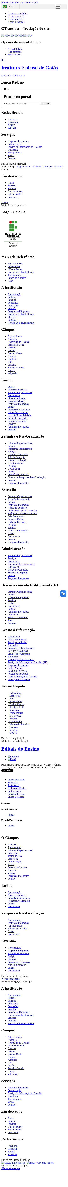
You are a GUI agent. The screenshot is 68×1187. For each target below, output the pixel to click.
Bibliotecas (15, 695)
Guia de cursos (15, 191)
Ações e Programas (17, 639)
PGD (10, 280)
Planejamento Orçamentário (21, 564)
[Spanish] (25, 35)
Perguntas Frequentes (18, 426)
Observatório (15, 721)
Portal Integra (16, 713)
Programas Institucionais (20, 448)
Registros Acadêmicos (19, 900)
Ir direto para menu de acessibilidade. (19, 2)
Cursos (11, 386)
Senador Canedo (16, 367)
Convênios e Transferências (21, 648)
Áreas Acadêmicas (17, 895)
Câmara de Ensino (17, 398)
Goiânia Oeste (15, 353)
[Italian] (21, 35)
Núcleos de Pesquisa (18, 928)
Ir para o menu (16, 16)
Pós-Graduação (15, 463)
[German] (17, 35)
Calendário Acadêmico (19, 409)
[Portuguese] (3, 35)
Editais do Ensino (20, 749)
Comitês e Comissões (18, 474)
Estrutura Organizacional (20, 392)
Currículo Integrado (17, 418)
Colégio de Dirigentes (18, 311)
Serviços (12, 424)
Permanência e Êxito (18, 412)
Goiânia (37, 166)
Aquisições (13, 567)
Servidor (12, 188)
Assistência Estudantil (18, 499)
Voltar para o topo (10, 978)
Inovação (14, 710)
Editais (11, 406)
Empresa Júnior (15, 519)
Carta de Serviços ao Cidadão (22, 676)
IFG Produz (15, 715)
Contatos (12, 320)
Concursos (13, 197)
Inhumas (12, 356)
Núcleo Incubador (17, 964)
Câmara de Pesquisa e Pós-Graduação (26, 477)
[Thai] (30, 35)
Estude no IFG (15, 194)
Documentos (14, 395)
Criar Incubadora (16, 516)
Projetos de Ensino (17, 788)
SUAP (11, 155)
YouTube (12, 1154)
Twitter (11, 1151)
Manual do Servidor (18, 617)
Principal (48, 166)
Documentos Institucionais (21, 272)
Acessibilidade (15, 49)
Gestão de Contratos (18, 569)
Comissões (13, 305)
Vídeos (13, 733)
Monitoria (12, 782)
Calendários (15, 693)
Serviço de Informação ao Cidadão (25, 147)
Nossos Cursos (15, 263)
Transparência (15, 152)
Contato (11, 158)
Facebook (12, 1146)
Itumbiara (12, 359)
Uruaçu (11, 370)
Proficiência (13, 785)
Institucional (14, 636)
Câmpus (12, 300)
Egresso (11, 185)
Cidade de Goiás (16, 344)
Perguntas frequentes (18, 141)
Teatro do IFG (15, 856)
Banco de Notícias (17, 277)
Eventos (12, 466)
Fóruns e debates (16, 401)
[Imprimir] (13, 756)
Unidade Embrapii (17, 460)
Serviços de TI (16, 707)
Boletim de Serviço (17, 671)
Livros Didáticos (16, 796)
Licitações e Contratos (19, 653)
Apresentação (14, 294)
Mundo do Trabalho (19, 724)
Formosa (12, 347)
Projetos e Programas (18, 404)
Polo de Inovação (16, 457)
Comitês (12, 308)
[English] (8, 35)
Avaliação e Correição (19, 679)
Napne (11, 864)
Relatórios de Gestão (18, 673)
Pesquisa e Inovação (18, 454)
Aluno (11, 182)
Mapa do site (14, 54)
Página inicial (23, 166)
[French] (13, 35)
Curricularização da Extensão (22, 510)
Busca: (7, 103)
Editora (13, 718)
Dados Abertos (15, 668)
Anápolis (12, 339)
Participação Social (17, 642)
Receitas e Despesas (18, 572)
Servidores (13, 656)
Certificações (14, 791)
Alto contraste (15, 51)
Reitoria (11, 297)
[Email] (12, 759)
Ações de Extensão (17, 507)
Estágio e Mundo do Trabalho (22, 513)
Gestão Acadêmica (17, 421)
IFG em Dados (15, 269)
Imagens (13, 730)
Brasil (11, 6)
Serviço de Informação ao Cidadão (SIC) (28, 662)
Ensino (58, 166)
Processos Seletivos (17, 389)
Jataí (10, 362)
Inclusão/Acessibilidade (19, 415)
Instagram (12, 1148)
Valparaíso (13, 373)
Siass (10, 620)
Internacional (15, 701)
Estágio (11, 956)
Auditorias (13, 645)
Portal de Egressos (17, 522)
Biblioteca (13, 858)
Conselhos (13, 302)
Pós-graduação (15, 925)
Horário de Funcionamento (21, 322)
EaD (11, 698)
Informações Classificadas (21, 659)
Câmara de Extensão (18, 530)
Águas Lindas (15, 336)
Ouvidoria (13, 149)
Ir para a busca (16, 19)
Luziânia (12, 364)
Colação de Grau (16, 794)
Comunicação (14, 144)
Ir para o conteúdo (18, 13)
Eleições (12, 317)
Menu (4, 202)
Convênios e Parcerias (19, 962)
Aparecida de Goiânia (18, 342)
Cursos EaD (14, 266)
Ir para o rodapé (16, 21)
